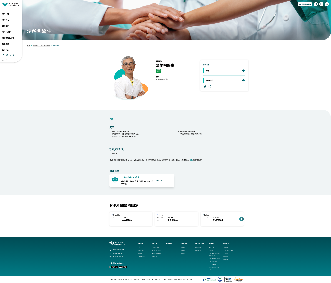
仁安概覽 (225, 247)
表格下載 (211, 247)
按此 (191, 160)
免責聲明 (136, 279)
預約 (207, 71)
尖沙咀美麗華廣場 (157, 253)
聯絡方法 (159, 181)
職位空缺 (225, 256)
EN (3, 60)
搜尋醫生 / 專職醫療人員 (41, 45)
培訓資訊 (120, 279)
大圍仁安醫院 (155, 247)
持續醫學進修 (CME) (214, 258)
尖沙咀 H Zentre (156, 250)
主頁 (28, 45)
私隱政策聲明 (128, 279)
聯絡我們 (225, 259)
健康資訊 (182, 253)
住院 (139, 247)
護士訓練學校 (212, 264)
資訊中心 (225, 253)
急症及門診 (141, 250)
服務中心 (5, 20)
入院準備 (182, 247)
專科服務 (140, 253)
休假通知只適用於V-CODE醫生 (214, 254)
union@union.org (118, 256)
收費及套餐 (198, 247)
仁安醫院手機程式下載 (147, 279)
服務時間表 (209, 80)
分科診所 (154, 256)
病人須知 (157, 279)
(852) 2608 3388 (117, 253)
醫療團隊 (5, 26)
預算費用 (211, 250)
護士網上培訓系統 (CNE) (214, 268)
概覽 (111, 118)
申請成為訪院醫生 (214, 261)
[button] (109, 219)
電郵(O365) (112, 279)
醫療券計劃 (198, 250)
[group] (130, 219)
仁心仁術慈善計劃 (228, 250)
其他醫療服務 (141, 256)
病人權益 (182, 250)
